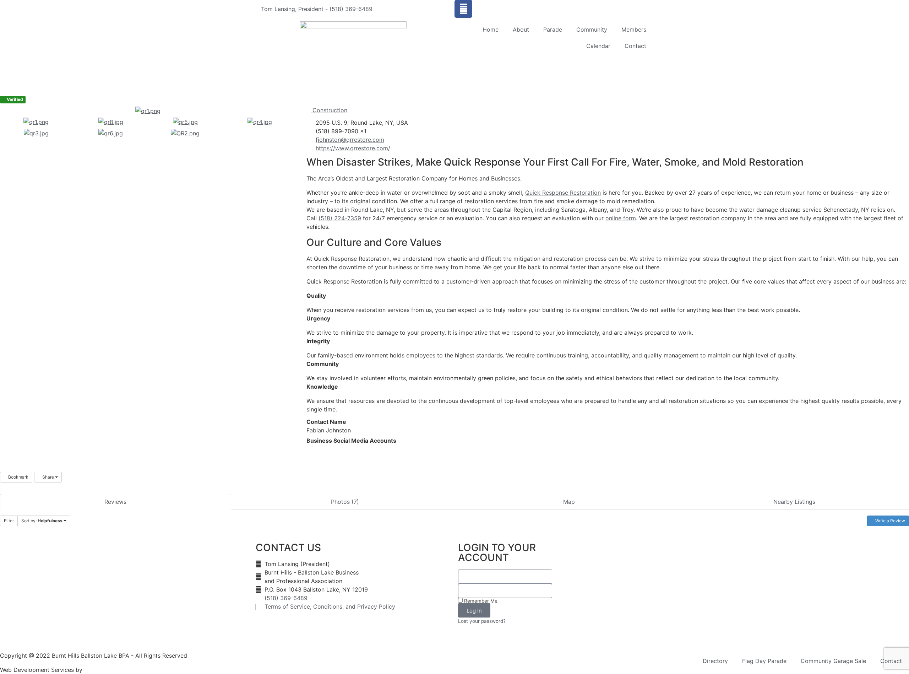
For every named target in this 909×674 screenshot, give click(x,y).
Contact (635, 45)
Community (591, 29)
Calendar (598, 45)
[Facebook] (463, 9)
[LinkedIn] (314, 449)
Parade (552, 29)
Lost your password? (482, 621)
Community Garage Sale (833, 660)
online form (620, 218)
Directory (715, 660)
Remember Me (480, 601)
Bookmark (17, 477)
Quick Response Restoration (563, 192)
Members (633, 29)
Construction (329, 110)
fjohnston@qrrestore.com (350, 139)
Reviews (115, 501)
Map (569, 501)
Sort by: (41, 520)
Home (491, 29)
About (521, 29)
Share (48, 477)
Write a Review (889, 520)
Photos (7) (345, 501)
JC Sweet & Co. (105, 669)
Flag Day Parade (764, 660)
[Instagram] (320, 449)
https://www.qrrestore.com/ (353, 148)
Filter (9, 520)
